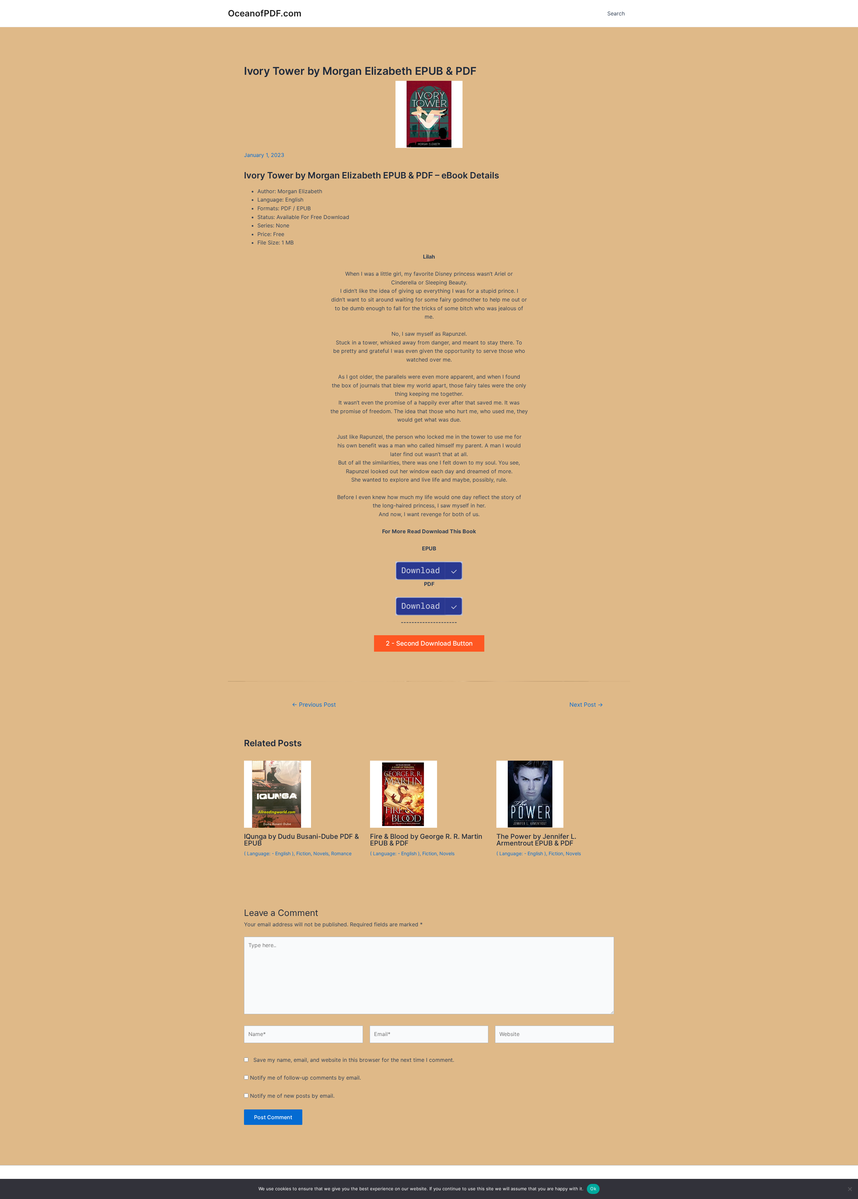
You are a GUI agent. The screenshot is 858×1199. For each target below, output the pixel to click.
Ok (593, 1188)
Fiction (303, 853)
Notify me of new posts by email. (292, 1095)
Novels (320, 853)
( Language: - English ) (269, 853)
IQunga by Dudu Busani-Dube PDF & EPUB (301, 839)
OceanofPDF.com (264, 13)
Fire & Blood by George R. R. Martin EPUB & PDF (426, 839)
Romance (341, 853)
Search (616, 13)
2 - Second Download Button (429, 643)
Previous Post (314, 704)
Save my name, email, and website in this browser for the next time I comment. (353, 1059)
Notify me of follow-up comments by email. (305, 1077)
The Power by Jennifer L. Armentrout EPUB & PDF (536, 839)
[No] (849, 1189)
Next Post (586, 704)
